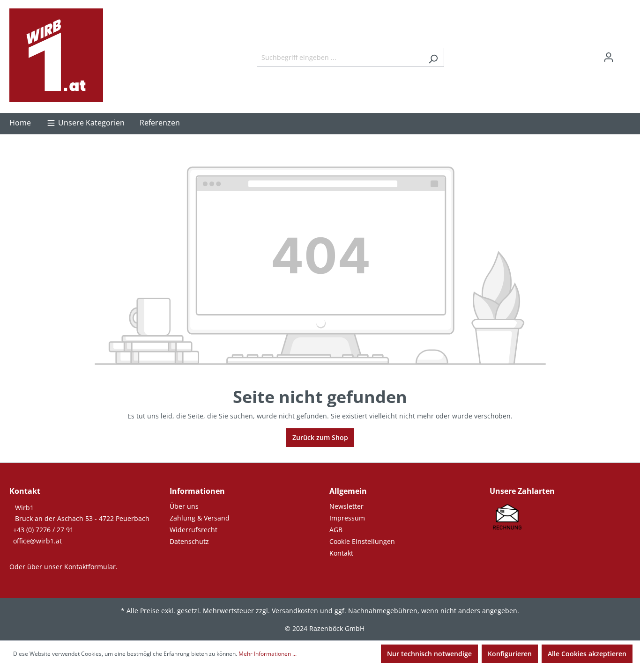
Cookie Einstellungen (362, 541)
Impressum (347, 517)
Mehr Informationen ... (267, 654)
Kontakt (341, 553)
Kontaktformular (90, 566)
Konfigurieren (510, 653)
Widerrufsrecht (193, 529)
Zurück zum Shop (320, 437)
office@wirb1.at (37, 540)
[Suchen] (433, 57)
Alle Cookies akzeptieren (587, 653)
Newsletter (346, 506)
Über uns (184, 506)
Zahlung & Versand (200, 517)
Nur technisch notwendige (429, 653)
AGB (335, 529)
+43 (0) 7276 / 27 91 (43, 529)
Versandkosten (295, 610)
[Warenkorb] (625, 54)
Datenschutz (189, 541)
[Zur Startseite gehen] (56, 55)
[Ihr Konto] (608, 57)
